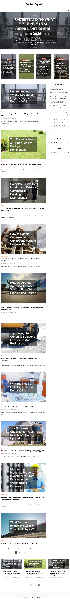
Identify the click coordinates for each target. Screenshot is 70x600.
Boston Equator (35, 4)
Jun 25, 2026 (27, 71)
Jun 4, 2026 (44, 73)
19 (26, 552)
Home (34, 15)
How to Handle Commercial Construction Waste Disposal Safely (61, 65)
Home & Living (5, 10)
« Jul (51, 133)
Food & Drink (38, 10)
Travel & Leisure (15, 10)
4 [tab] (35, 47)
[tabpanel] (35, 30)
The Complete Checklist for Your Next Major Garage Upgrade (23, 451)
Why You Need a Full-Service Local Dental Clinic (18, 407)
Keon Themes (43, 594)
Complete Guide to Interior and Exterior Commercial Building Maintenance (44, 65)
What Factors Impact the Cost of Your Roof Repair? (19, 543)
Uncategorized (61, 59)
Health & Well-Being (27, 10)
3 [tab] (34, 47)
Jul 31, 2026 (26, 38)
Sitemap (48, 597)
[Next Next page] (30, 552)
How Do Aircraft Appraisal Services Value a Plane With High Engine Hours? (59, 106)
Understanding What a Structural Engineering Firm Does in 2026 (35, 26)
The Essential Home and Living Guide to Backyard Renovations (26, 65)
